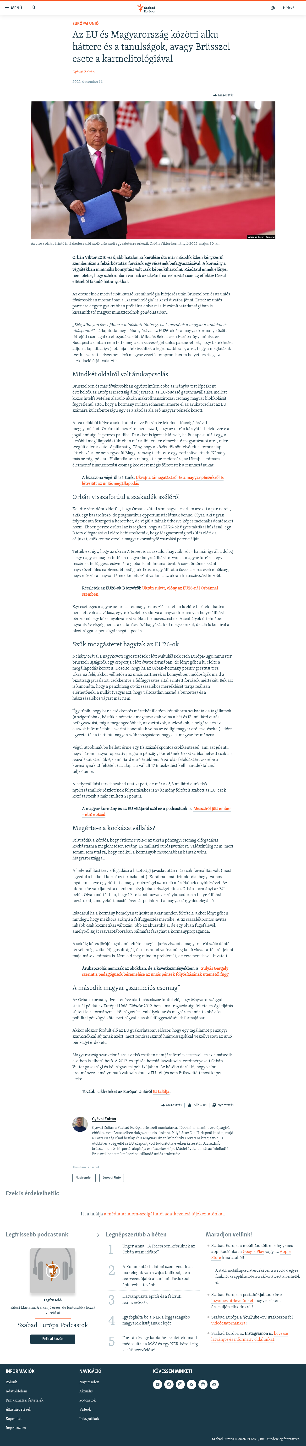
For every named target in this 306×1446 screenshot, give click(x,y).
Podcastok (87, 1400)
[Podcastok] (273, 8)
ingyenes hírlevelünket (232, 1301)
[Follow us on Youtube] (157, 1384)
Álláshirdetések (18, 1410)
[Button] (223, 95)
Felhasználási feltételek (24, 1400)
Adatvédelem (16, 1391)
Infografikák (89, 1419)
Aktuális (86, 1391)
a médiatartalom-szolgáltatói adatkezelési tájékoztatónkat (164, 1214)
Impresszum (16, 1428)
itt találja (161, 1092)
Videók (85, 1410)
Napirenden (89, 1382)
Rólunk (11, 1382)
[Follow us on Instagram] (180, 1384)
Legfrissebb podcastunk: (38, 1235)
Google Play (253, 1252)
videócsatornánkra (228, 1323)
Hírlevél (289, 8)
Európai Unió (85, 24)
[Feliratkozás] (214, 1384)
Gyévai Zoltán (83, 72)
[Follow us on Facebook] (168, 1384)
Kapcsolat (14, 1419)
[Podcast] (203, 1384)
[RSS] (191, 1384)
